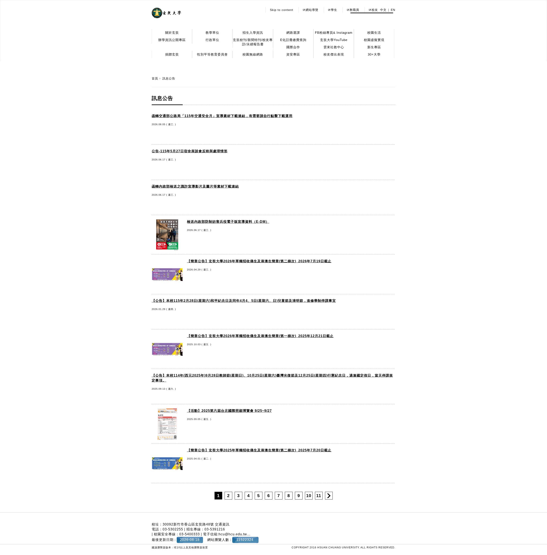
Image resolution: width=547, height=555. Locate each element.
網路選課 (293, 32)
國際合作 (293, 47)
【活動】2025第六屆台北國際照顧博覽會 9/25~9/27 (229, 411)
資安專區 (293, 54)
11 (318, 495)
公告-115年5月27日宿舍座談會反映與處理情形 (190, 151)
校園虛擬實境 (374, 40)
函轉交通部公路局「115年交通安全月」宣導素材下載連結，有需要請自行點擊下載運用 (222, 116)
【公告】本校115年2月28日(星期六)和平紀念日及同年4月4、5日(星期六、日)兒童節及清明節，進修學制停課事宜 (244, 300)
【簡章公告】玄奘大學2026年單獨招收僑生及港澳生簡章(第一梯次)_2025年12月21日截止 (260, 336)
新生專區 (374, 47)
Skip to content (281, 10)
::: (258, 10)
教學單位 (212, 32)
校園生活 (374, 32)
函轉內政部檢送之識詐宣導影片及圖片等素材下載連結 (195, 186)
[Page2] (329, 495)
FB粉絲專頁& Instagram (334, 32)
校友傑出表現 (333, 54)
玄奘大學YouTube (333, 40)
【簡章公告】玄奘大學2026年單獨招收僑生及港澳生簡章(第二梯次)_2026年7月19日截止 (259, 261)
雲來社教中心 (333, 47)
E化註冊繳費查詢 (293, 40)
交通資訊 (222, 524)
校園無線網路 (253, 54)
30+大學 (374, 54)
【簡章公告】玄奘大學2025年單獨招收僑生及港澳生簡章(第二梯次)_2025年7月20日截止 (259, 450)
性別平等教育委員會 (212, 54)
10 (308, 495)
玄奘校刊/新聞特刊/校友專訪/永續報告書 (253, 42)
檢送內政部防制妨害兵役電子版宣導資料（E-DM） (228, 221)
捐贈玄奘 (172, 54)
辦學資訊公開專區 (172, 40)
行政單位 (212, 40)
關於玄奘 (172, 32)
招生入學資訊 (253, 32)
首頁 (155, 78)
